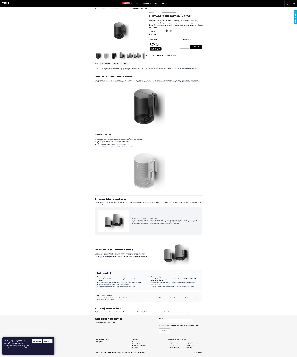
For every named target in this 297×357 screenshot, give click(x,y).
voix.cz (136, 347)
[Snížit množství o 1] (181, 46)
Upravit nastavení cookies (138, 352)
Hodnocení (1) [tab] (106, 63)
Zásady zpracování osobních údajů (192, 344)
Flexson (189, 39)
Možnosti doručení (154, 35)
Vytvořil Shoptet (199, 352)
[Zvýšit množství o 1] (187, 46)
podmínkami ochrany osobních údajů (187, 325)
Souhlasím (47, 341)
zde (26, 347)
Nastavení (9, 351)
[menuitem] (127, 3)
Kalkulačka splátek (157, 48)
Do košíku (197, 47)
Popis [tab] (96, 63)
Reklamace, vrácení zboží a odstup (176, 344)
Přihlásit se (164, 330)
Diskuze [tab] (116, 63)
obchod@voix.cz (138, 342)
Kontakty (189, 347)
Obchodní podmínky (193, 342)
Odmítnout (37, 341)
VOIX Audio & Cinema (140, 345)
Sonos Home (173, 342)
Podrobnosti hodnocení (169, 12)
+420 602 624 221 (138, 343)
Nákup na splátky (174, 347)
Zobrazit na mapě (100, 343)
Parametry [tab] (124, 63)
